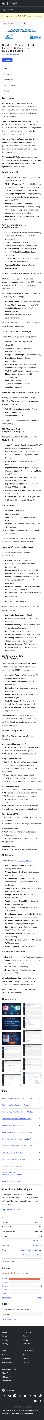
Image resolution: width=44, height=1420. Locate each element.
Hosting (5, 1340)
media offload (36, 1255)
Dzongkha (11, 1390)
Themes (26, 1336)
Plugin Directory (7, 10)
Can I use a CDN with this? (12, 1153)
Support (7, 91)
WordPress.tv (8, 1362)
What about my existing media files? (16, 1119)
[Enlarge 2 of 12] (18, 1020)
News (4, 1336)
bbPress (6, 1377)
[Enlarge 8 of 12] (39, 1019)
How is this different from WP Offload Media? (12, 1173)
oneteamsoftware (12, 54)
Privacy (5, 1344)
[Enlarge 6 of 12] (18, 1077)
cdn (29, 1250)
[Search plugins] (25, 23)
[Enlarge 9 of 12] (39, 1033)
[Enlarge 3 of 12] (18, 1035)
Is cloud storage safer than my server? (17, 1146)
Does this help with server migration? (16, 1139)
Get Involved (28, 1351)
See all (39, 1298)
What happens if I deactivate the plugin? (18, 1132)
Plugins (26, 1340)
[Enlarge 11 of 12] (39, 1061)
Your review (6, 1298)
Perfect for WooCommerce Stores (15, 1105)
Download (7, 60)
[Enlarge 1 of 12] (18, 1006)
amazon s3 (22, 1250)
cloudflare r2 (27, 1255)
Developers (6, 1358)
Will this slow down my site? (13, 1125)
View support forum (10, 1319)
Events (26, 1354)
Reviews (7, 74)
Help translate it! (37, 16)
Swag (26, 1362)
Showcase (27, 1332)
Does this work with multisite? (14, 1159)
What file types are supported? (14, 1181)
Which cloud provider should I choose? (17, 1098)
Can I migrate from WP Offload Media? (17, 1112)
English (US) (37, 1245)
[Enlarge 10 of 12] (39, 1047)
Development (9, 85)
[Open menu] (40, 3)
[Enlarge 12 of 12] (39, 1074)
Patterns (26, 1344)
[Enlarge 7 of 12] (39, 1006)
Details (7, 68)
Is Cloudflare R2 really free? (13, 1166)
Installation (8, 80)
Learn (4, 1351)
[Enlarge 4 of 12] (18, 1049)
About (4, 1332)
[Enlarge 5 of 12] (18, 1063)
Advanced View (8, 1261)
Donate (27, 1358)
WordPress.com (9, 1369)
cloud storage (36, 1250)
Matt (5, 1373)
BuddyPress (8, 1381)
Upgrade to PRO (24, 860)
